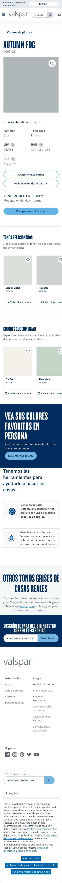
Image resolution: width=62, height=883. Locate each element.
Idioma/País (11, 793)
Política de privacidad (39, 829)
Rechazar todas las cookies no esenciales (31, 865)
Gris (6, 135)
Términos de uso (27, 850)
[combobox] (39, 15)
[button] (4, 15)
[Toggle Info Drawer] (39, 122)
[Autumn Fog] (52, 64)
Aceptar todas (31, 858)
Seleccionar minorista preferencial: (13, 3)
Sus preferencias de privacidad (31, 872)
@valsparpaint (26, 606)
